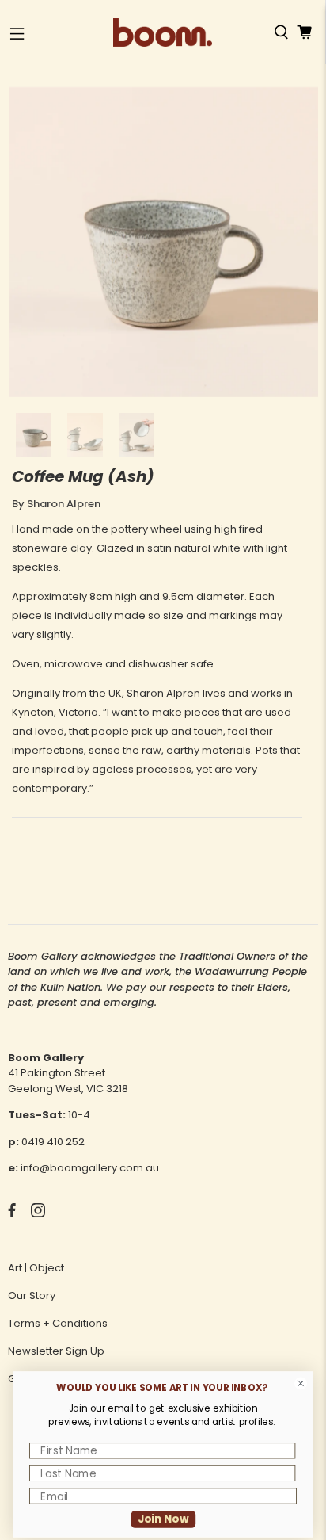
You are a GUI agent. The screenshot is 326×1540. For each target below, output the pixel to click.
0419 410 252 (53, 1141)
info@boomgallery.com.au (90, 1167)
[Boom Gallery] (163, 32)
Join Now (163, 1519)
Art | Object (36, 1267)
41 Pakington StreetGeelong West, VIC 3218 (68, 1080)
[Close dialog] (301, 1383)
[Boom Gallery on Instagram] (38, 1213)
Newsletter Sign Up (56, 1350)
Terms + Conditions (58, 1323)
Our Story (31, 1295)
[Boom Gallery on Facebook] (12, 1213)
